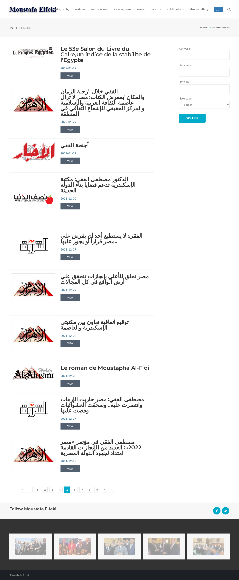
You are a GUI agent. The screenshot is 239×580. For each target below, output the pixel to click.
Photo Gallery (199, 9)
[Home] (33, 9)
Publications (175, 9)
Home (204, 27)
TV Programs (123, 9)
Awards (155, 9)
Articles (80, 9)
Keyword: (185, 48)
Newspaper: (186, 98)
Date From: (186, 65)
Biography (62, 9)
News (141, 9)
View (70, 75)
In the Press (99, 9)
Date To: (184, 81)
